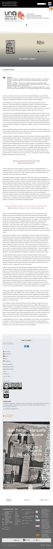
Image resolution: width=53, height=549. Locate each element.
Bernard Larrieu (9, 69)
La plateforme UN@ (8, 509)
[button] (26, 25)
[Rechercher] (45, 4)
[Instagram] (49, 4)
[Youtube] (50, 4)
